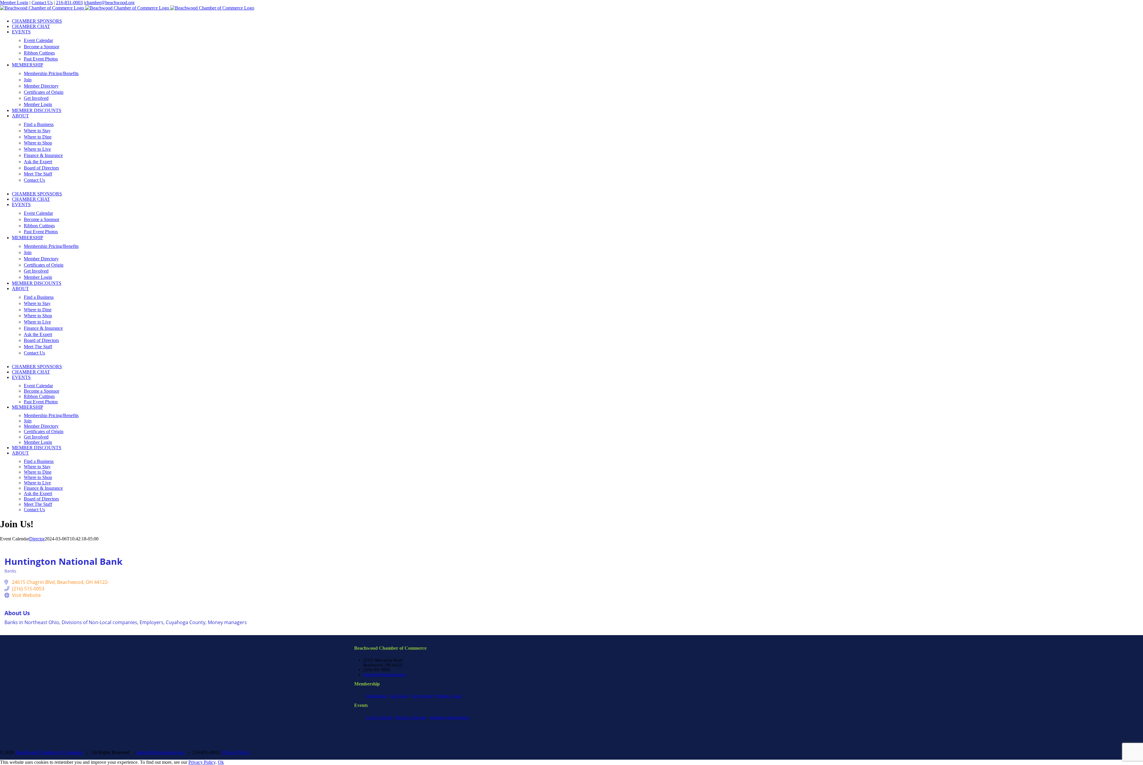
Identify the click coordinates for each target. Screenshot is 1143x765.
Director (37, 538)
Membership (376, 696)
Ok (221, 762)
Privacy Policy (236, 752)
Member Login (14, 2)
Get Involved (422, 696)
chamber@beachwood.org (110, 2)
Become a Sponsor (410, 717)
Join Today (399, 696)
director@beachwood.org (384, 674)
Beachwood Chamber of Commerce (49, 752)
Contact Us (42, 2)
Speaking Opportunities (449, 717)
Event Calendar (379, 717)
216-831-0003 (69, 2)
